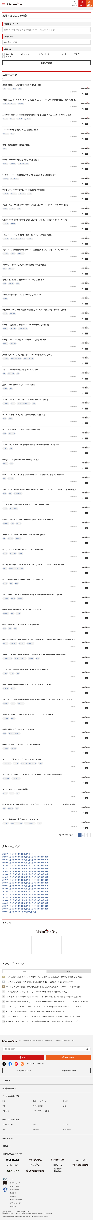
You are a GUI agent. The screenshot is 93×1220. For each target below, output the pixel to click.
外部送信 (13, 1206)
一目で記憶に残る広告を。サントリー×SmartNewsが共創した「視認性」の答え (36, 991)
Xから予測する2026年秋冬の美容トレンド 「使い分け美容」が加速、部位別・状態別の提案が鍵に (44, 996)
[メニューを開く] (3, 3)
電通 (4, 149)
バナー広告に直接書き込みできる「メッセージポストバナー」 (26, 669)
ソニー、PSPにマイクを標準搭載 (15, 789)
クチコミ (5, 688)
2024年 (5, 859)
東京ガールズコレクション (28, 763)
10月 (38, 857)
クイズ (8, 56)
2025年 (5, 857)
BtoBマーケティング (40, 1101)
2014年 (5, 888)
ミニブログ (13, 553)
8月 (32, 854)
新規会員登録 (69, 1057)
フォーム (5, 598)
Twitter (20, 553)
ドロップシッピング (20, 658)
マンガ (76, 54)
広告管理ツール (23, 329)
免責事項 (13, 1193)
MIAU (4, 568)
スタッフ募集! (14, 1186)
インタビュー (26, 54)
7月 (28, 854)
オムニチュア (16, 778)
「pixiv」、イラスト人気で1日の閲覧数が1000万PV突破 (24, 264)
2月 (13, 854)
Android (19, 119)
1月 (9, 854)
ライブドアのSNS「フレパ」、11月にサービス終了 (22, 429)
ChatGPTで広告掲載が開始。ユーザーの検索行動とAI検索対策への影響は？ (35, 1011)
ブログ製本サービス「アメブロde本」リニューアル (22, 294)
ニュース (9, 54)
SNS (4, 433)
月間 (68, 971)
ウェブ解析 (6, 778)
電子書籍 (20, 104)
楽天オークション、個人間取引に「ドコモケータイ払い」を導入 (27, 354)
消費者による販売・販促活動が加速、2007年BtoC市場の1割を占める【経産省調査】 (34, 654)
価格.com (12, 313)
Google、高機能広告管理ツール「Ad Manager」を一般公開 (25, 324)
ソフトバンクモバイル (9, 104)
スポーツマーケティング (17, 239)
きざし (13, 688)
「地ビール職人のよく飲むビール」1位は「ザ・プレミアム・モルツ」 (29, 714)
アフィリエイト (7, 658)
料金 (34, 403)
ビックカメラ (18, 493)
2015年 (5, 885)
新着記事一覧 (8, 1088)
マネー (18, 613)
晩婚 (10, 628)
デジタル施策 (38, 1106)
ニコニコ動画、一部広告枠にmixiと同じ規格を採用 (21, 85)
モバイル (5, 254)
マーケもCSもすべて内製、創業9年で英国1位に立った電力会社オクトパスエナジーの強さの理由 (43, 986)
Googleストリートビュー (16, 568)
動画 (11, 583)
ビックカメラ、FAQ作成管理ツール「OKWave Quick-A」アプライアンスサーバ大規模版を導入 (39, 489)
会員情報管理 (14, 1189)
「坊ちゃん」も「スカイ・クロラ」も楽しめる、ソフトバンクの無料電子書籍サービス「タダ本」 (39, 99)
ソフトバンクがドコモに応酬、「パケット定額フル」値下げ (25, 399)
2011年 (5, 897)
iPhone (12, 119)
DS (4, 373)
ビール (29, 194)
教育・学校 (11, 373)
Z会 (18, 373)
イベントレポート (45, 54)
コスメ (5, 508)
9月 (35, 857)
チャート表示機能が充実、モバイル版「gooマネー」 (22, 609)
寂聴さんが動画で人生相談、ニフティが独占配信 (21, 744)
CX (3, 1106)
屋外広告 (11, 284)
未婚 (15, 628)
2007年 (5, 909)
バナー (12, 673)
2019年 (5, 874)
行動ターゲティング (16, 823)
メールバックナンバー (34, 1063)
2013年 (5, 891)
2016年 (5, 883)
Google (5, 119)
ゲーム (5, 793)
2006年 (5, 911)
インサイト (6, 1111)
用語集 (5, 1146)
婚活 (4, 733)
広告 (20, 89)
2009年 (5, 903)
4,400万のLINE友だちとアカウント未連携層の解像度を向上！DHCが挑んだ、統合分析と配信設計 (43, 1021)
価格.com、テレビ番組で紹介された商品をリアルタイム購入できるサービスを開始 (34, 309)
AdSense (13, 329)
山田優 (40, 763)
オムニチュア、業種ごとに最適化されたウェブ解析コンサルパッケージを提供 (32, 774)
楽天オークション (28, 359)
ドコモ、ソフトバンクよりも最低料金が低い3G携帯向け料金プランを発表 (30, 444)
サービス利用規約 (16, 1199)
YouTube (5, 134)
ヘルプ (12, 1179)
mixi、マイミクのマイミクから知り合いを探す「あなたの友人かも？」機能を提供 (33, 474)
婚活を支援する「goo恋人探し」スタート (18, 729)
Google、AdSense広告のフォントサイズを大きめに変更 (24, 339)
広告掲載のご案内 (24, 1070)
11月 (43, 857)
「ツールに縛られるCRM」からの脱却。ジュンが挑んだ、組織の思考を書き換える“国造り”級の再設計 (45, 977)
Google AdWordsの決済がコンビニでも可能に (20, 159)
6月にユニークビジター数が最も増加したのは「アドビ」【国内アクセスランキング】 (35, 219)
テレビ (5, 313)
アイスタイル (13, 508)
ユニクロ (16, 763)
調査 (34, 1124)
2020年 (5, 871)
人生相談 (13, 748)
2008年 (5, 906)
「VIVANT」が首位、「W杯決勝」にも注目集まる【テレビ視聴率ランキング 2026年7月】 (40, 982)
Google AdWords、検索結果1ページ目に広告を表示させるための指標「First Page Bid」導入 (38, 639)
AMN (19, 209)
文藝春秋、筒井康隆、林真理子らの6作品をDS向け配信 (23, 534)
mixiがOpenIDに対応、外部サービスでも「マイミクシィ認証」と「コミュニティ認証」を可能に (39, 804)
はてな (5, 553)
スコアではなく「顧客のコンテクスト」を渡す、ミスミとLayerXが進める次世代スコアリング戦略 (43, 1006)
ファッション (7, 763)
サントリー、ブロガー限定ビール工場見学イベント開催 (23, 189)
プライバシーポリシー (17, 1203)
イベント (5, 194)
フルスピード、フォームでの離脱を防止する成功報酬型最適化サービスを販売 (32, 594)
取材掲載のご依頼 (69, 1070)
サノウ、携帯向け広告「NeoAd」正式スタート (20, 819)
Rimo (16, 583)
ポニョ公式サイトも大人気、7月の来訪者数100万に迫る (23, 414)
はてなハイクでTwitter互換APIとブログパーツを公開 (22, 549)
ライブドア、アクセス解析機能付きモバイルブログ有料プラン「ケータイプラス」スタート (37, 699)
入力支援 (20, 598)
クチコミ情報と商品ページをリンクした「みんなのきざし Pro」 (26, 684)
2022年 (5, 865)
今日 (24, 971)
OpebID (10, 808)
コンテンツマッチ (30, 823)
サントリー (22, 194)
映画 (4, 418)
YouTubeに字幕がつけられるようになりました (20, 129)
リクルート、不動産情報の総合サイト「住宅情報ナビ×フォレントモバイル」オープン (35, 249)
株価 (12, 613)
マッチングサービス (14, 733)
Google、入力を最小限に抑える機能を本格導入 (20, 459)
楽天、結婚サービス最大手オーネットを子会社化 (21, 624)
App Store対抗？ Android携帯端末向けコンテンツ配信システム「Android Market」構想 (36, 115)
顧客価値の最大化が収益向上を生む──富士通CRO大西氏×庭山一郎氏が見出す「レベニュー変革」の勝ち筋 (47, 1001)
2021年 (5, 868)
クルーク (11, 269)
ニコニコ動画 (12, 89)
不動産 (13, 254)
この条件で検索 (46, 63)
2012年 (5, 894)
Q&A (4, 493)
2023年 (5, 862)
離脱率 (13, 598)
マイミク (10, 478)
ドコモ (13, 403)
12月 (47, 857)
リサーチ (63, 54)
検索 (11, 463)
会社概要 (13, 1196)
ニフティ (5, 748)
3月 (16, 854)
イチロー (29, 239)
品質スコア (30, 643)
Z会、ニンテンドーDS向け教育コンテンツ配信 (20, 369)
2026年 (5, 854)
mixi (4, 89)
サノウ (39, 823)
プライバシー (14, 179)
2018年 (5, 877)
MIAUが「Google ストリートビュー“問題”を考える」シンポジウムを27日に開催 (33, 564)
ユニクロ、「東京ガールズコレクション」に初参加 (21, 759)
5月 (22, 854)
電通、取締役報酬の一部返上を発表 (16, 145)
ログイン (24, 1057)
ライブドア (12, 433)
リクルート (21, 254)
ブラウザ (5, 179)
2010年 (5, 900)
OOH (17, 284)
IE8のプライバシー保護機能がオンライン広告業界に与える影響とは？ (29, 174)
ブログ (5, 209)
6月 (25, 854)
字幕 (12, 134)
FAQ (10, 493)
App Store (27, 119)
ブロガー (13, 194)
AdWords (13, 164)
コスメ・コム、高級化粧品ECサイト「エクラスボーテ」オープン (27, 504)
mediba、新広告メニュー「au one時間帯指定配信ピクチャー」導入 (28, 519)
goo (11, 388)
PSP (17, 793)
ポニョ (10, 418)
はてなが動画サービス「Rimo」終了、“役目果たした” (23, 579)
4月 (19, 854)
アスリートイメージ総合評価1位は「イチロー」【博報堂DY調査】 (27, 234)
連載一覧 (36, 1129)
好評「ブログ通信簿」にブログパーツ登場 (18, 384)
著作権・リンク (15, 1183)
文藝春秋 (18, 538)
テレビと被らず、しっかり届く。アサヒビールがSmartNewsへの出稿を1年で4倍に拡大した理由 (43, 1016)
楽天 (4, 628)
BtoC (37, 658)
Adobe (13, 224)
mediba (18, 523)
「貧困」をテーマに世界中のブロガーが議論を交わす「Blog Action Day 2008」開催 (35, 204)
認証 (17, 808)
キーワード (13, 643)
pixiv (4, 269)
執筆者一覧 (67, 1129)
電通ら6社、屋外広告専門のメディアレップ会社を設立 (23, 279)
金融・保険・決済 (23, 164)
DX (3, 1101)
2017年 (5, 880)
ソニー (12, 793)
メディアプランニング (41, 1111)
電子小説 (10, 538)
